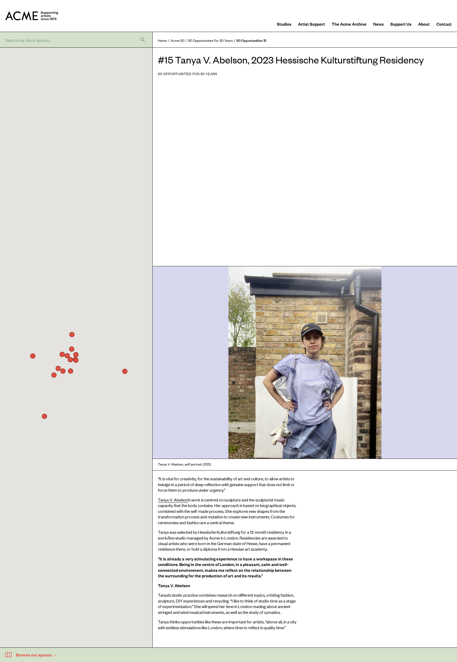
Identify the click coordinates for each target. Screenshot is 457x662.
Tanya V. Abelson (173, 500)
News (378, 24)
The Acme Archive (349, 24)
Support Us (401, 24)
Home (162, 40)
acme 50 (177, 40)
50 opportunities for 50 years (210, 40)
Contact (444, 24)
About (424, 24)
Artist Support (311, 24)
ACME (31, 15)
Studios (284, 24)
